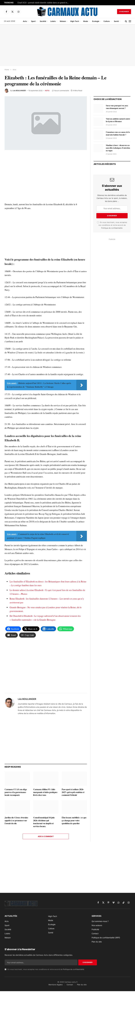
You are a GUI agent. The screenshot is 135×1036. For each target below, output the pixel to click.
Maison (63, 21)
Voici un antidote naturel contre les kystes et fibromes (118, 120)
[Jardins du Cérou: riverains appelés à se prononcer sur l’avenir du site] (17, 807)
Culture (106, 21)
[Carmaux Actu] (67, 11)
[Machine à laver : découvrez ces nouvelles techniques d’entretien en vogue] (98, 148)
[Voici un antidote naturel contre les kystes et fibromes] (98, 121)
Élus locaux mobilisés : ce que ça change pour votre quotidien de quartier (74, 820)
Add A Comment (46, 836)
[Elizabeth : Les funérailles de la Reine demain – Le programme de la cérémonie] (46, 123)
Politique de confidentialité (111, 228)
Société (43, 21)
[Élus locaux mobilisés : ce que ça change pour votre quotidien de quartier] (74, 807)
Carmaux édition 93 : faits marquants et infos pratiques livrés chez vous (45, 792)
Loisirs (53, 21)
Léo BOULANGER (19, 90)
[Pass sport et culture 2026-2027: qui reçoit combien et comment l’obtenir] (74, 779)
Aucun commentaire (61, 90)
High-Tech (74, 21)
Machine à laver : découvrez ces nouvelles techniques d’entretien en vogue (118, 148)
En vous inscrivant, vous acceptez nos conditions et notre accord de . (112, 225)
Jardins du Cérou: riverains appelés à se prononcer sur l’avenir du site (16, 820)
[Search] (125, 21)
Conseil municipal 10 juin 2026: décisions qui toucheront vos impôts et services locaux (44, 822)
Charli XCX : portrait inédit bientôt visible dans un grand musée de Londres (43, 3)
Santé (116, 21)
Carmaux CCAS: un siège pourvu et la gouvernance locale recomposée (16, 792)
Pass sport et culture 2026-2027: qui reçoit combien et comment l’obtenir (73, 792)
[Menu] (130, 21)
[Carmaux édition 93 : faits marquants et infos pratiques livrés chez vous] (45, 779)
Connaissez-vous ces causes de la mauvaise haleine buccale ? (118, 133)
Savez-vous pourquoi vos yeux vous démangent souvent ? (117, 107)
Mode (85, 21)
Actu (25, 21)
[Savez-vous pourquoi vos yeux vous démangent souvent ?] (98, 108)
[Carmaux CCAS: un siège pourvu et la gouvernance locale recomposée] (17, 779)
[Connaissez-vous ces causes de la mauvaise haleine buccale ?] (98, 135)
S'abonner (124, 12)
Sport (33, 21)
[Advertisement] (67, 45)
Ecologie (95, 21)
